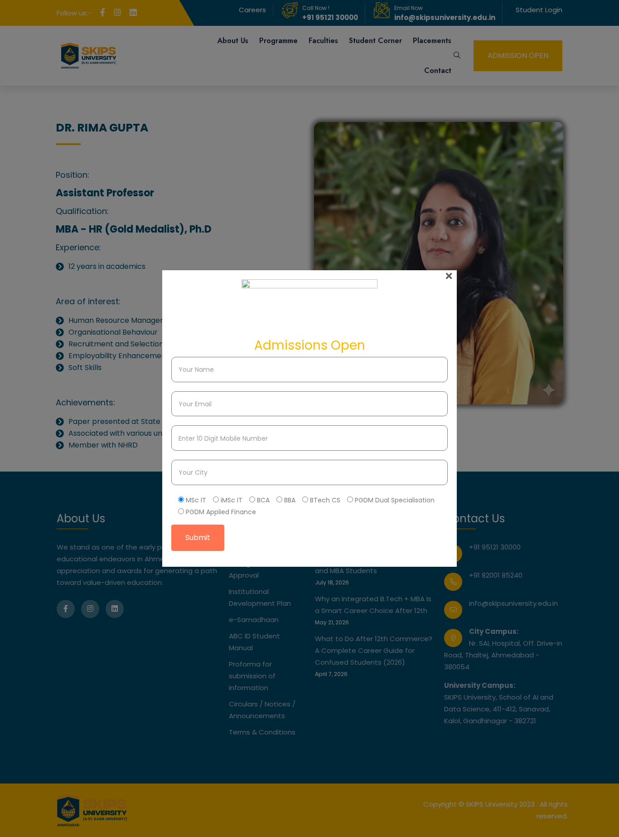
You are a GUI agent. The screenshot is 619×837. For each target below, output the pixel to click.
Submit (197, 537)
